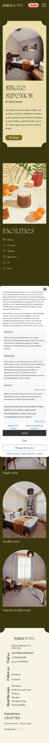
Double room (11, 541)
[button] (45, 289)
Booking (15, 693)
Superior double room (16, 610)
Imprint (40, 453)
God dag (19, 729)
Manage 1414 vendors (13, 426)
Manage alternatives (24, 448)
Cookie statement (13, 453)
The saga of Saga (19, 701)
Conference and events (21, 689)
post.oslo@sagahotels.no (22, 652)
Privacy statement (28, 453)
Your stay (15, 697)
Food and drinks (18, 704)
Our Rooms (16, 686)
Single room (10, 472)
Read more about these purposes (34, 426)
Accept (24, 433)
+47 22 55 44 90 (19, 657)
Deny (24, 440)
